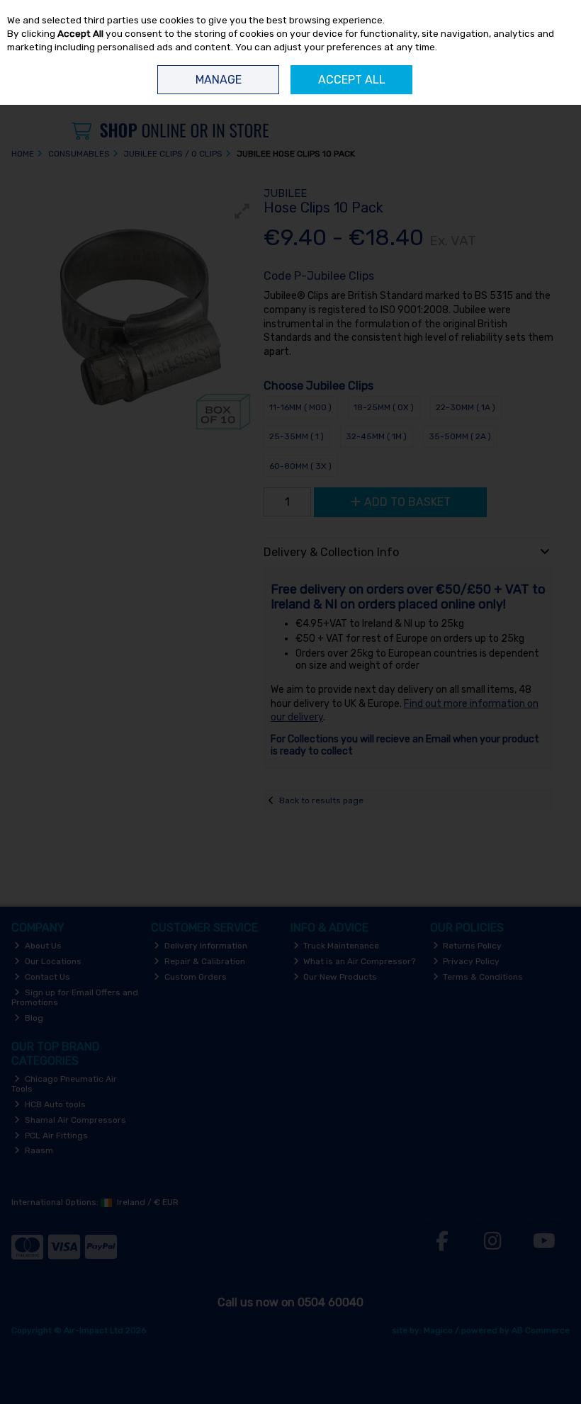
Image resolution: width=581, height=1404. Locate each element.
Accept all (351, 79)
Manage (219, 79)
